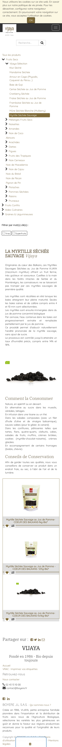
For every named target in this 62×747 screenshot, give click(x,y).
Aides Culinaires (14, 209)
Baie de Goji (16, 84)
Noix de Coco (16, 133)
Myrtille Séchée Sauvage (23, 115)
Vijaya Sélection (18, 63)
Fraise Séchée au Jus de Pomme (27, 98)
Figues (12, 151)
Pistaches (14, 187)
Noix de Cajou (16, 169)
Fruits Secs (12, 59)
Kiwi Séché (15, 67)
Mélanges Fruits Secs (20, 119)
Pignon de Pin (13, 182)
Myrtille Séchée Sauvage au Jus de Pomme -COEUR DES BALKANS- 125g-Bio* (30, 567)
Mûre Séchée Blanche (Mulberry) (27, 110)
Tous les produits (11, 54)
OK (31, 20)
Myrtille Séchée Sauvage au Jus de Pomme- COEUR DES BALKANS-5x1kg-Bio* (30, 614)
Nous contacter (11, 679)
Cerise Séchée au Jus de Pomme (27, 89)
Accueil (6, 665)
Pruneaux (14, 200)
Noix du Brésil (13, 173)
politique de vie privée (30, 5)
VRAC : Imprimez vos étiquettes (20, 669)
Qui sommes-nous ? (40, 704)
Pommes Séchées (19, 191)
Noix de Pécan (14, 178)
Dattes (12, 146)
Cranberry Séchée (19, 93)
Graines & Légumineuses (19, 214)
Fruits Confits (12, 205)
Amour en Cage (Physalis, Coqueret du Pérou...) (23, 78)
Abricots (10, 137)
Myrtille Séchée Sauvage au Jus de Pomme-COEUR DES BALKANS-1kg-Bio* (30, 521)
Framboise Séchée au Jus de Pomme (25, 104)
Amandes (14, 128)
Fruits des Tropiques (20, 155)
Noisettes (14, 124)
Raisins (13, 196)
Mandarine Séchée (19, 72)
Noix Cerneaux (17, 160)
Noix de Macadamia (17, 164)
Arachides (14, 142)
